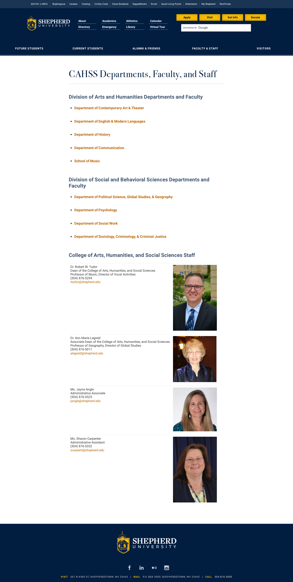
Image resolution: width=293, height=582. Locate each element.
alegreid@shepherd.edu (86, 353)
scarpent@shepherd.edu (87, 450)
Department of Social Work (96, 223)
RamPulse (225, 4)
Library (130, 27)
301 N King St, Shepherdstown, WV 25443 (99, 576)
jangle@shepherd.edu (85, 401)
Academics (109, 21)
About (82, 21)
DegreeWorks (140, 4)
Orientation (191, 4)
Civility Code (101, 4)
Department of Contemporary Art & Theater (109, 108)
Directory (84, 27)
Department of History (92, 134)
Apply (187, 17)
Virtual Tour (157, 27)
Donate (255, 17)
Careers (73, 4)
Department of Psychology (95, 210)
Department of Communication (99, 148)
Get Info (233, 17)
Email (154, 4)
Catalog (86, 4)
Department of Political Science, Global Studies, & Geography (123, 197)
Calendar (156, 21)
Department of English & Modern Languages (109, 121)
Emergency (109, 27)
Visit (210, 17)
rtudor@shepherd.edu (85, 282)
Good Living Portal (171, 4)
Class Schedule (120, 4)
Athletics (132, 21)
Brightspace (58, 4)
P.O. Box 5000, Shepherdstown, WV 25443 (171, 576)
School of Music (87, 161)
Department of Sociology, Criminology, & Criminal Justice (120, 236)
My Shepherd (208, 4)
